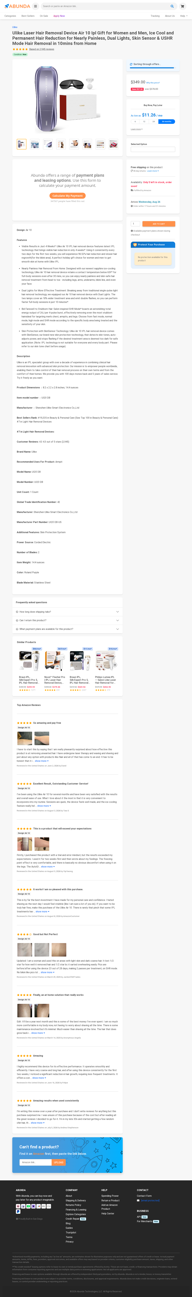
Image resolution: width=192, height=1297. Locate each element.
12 (144, 122)
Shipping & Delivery (76, 1200)
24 (154, 122)
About (69, 1195)
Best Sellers (27, 16)
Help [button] (183, 16)
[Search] (172, 6)
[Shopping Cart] (182, 6)
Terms (69, 1237)
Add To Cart (159, 224)
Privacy (70, 1241)
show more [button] (41, 761)
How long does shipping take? (35, 611)
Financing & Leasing (76, 1209)
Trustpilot (71, 1232)
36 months (166, 122)
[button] (35, 6)
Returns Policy (73, 1205)
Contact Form (144, 1195)
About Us (170, 16)
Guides (69, 1227)
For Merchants (144, 1221)
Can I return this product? (33, 620)
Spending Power (110, 1195)
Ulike (14, 27)
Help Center (107, 1213)
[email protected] (150, 1200)
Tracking (155, 16)
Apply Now (59, 16)
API (139, 1216)
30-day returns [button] (145, 171)
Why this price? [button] (153, 83)
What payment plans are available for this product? (46, 629)
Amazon (38, 1154)
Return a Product (110, 1200)
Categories (10, 16)
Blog (68, 1223)
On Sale (44, 16)
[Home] (17, 6)
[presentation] (114, 664)
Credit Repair (72, 1218)
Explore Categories (76, 1214)
